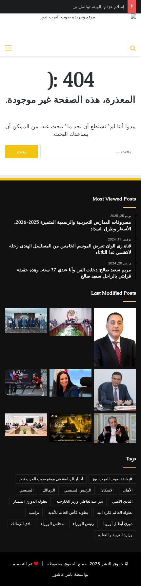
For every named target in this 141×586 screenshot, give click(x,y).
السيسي (26, 490)
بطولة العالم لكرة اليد (114, 512)
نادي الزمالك (21, 523)
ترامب (34, 512)
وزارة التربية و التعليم (115, 534)
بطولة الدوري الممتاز (30, 501)
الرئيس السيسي (77, 490)
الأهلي (127, 490)
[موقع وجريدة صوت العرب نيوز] (70, 27)
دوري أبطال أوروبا (117, 523)
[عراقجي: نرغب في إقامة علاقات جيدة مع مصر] (115, 428)
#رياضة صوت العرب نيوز (112, 478)
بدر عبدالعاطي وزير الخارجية (79, 501)
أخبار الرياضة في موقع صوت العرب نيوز (51, 478)
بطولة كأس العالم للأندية (68, 512)
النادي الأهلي (122, 501)
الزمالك (49, 490)
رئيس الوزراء (83, 523)
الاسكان (106, 490)
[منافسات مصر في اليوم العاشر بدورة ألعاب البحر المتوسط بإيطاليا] (26, 382)
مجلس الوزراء (52, 523)
